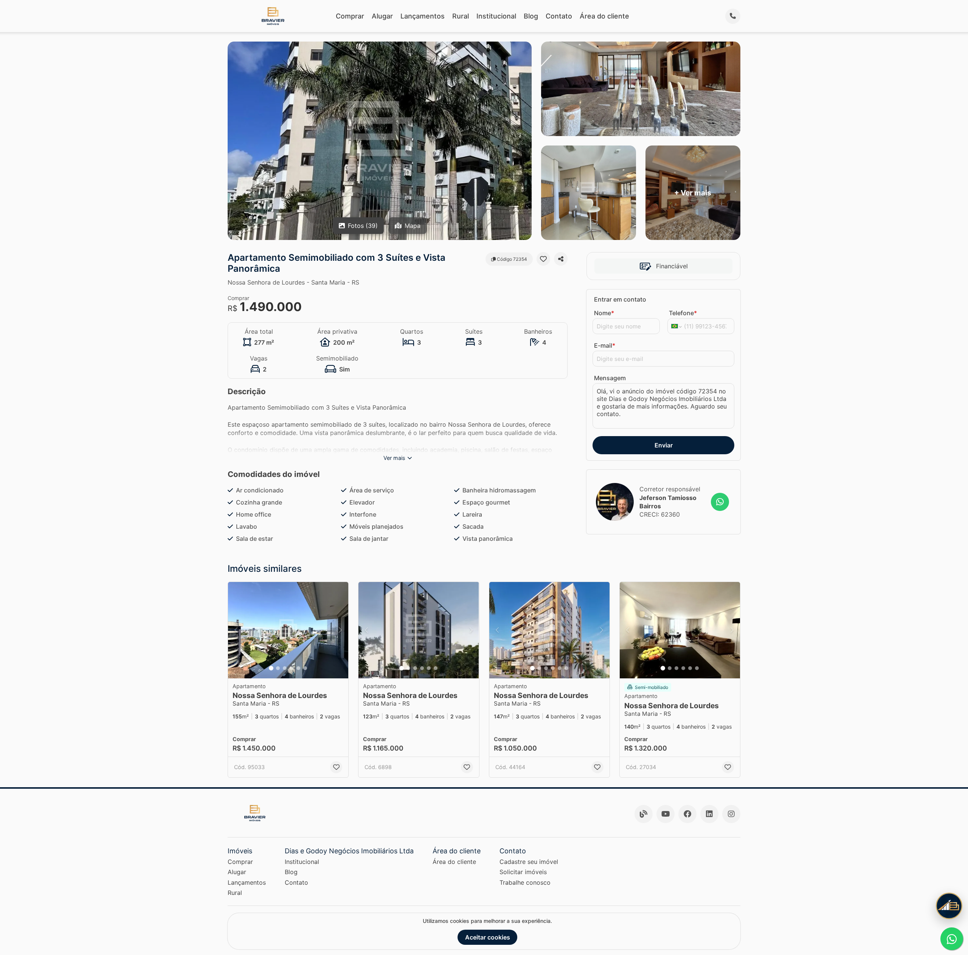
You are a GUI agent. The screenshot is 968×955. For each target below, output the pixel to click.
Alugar (382, 16)
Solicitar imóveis (523, 872)
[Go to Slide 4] (291, 668)
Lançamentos (422, 16)
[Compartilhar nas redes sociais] (561, 259)
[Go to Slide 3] (285, 668)
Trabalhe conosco (525, 882)
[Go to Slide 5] (298, 668)
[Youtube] (665, 814)
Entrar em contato (620, 299)
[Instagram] (731, 814)
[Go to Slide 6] (305, 668)
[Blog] (643, 814)
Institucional (496, 16)
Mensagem (610, 378)
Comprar (350, 16)
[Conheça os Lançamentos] (949, 906)
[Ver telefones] (732, 16)
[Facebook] (687, 814)
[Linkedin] (709, 814)
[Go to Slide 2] (278, 668)
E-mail (604, 345)
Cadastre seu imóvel (529, 861)
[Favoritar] (543, 259)
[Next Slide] (340, 630)
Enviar (664, 445)
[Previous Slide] (236, 630)
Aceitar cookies (487, 937)
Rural (460, 16)
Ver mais (394, 458)
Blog (531, 16)
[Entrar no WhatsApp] (720, 502)
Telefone (683, 313)
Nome (604, 313)
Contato (559, 16)
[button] (288, 630)
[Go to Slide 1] (271, 668)
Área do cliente (604, 16)
